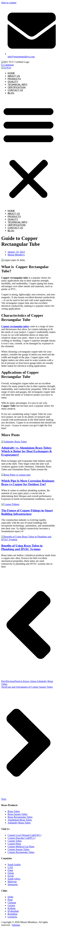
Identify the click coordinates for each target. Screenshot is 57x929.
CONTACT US (15, 90)
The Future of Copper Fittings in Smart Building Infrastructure (27, 512)
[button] (28, 152)
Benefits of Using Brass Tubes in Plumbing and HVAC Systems (22, 547)
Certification (16, 87)
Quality (13, 81)
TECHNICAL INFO (17, 84)
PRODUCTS (14, 78)
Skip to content (8, 2)
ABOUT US (14, 76)
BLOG (11, 93)
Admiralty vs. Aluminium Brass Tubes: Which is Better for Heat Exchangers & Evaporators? (26, 451)
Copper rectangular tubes (15, 326)
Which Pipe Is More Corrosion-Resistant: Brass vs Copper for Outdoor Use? (28, 482)
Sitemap (16, 925)
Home (11, 73)
